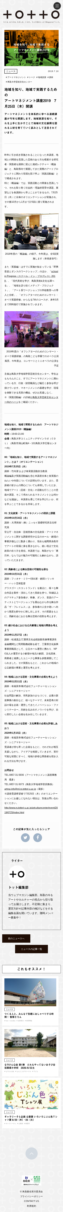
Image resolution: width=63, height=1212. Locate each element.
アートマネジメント (16, 77)
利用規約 (31, 1206)
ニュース (11, 71)
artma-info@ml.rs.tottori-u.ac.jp (20, 789)
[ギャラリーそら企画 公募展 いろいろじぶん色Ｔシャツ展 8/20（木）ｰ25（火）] (31, 1107)
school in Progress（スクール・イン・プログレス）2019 (31, 276)
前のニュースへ (16, 938)
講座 (50, 77)
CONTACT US (31, 1201)
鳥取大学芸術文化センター (19, 82)
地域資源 (41, 77)
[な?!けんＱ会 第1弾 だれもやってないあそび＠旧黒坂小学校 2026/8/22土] (30, 1055)
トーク (31, 77)
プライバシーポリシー (31, 1196)
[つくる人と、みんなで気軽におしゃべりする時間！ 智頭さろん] (30, 1004)
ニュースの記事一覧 (31, 949)
